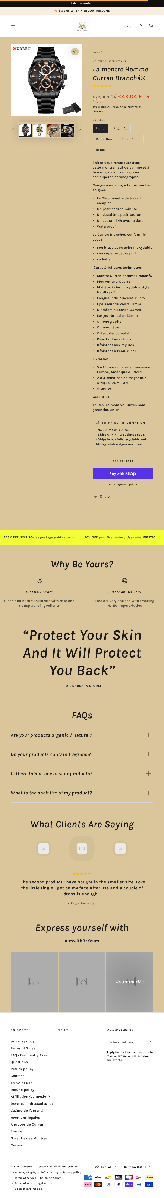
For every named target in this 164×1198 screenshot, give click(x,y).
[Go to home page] (82, 25)
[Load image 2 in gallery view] (39, 130)
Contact (17, 1076)
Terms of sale (23, 1183)
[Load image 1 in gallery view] (25, 130)
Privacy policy (72, 1172)
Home (96, 52)
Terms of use (21, 1083)
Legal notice (44, 1183)
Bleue (102, 151)
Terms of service (25, 1177)
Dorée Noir (105, 140)
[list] (82, 593)
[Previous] (15, 848)
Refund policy (22, 1090)
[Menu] (13, 25)
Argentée (122, 130)
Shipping (117, 106)
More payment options (123, 484)
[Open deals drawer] (139, 25)
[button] (128, 25)
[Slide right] (80, 130)
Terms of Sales (23, 1048)
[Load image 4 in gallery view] (67, 130)
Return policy (22, 1069)
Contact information (28, 1188)
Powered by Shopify (23, 1172)
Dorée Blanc (130, 140)
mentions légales (25, 1117)
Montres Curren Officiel (109, 61)
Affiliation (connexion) (30, 1096)
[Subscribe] (150, 1042)
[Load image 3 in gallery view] (53, 130)
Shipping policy (50, 1177)
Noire (102, 130)
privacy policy (22, 1041)
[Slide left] (13, 130)
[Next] (149, 848)
